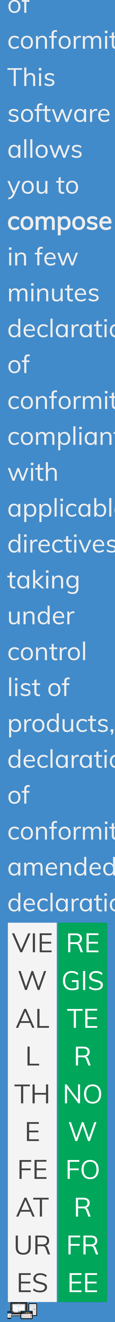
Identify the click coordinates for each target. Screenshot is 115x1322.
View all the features (32, 1112)
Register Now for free (82, 1112)
